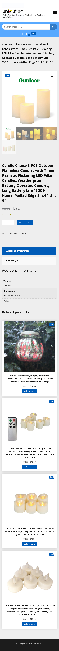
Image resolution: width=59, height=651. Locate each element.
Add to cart (25, 222)
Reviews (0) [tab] (12, 261)
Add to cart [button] (29, 391)
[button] (52, 75)
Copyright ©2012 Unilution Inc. (29, 643)
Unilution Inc (12, 10)
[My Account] (23, 34)
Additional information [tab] (17, 251)
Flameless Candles (21, 233)
